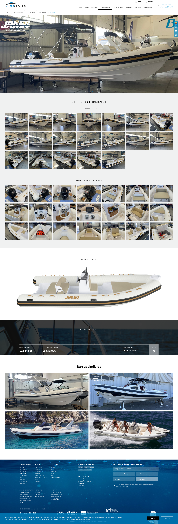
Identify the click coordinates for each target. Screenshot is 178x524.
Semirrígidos (39, 471)
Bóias (52, 473)
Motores (37, 482)
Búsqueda (150, 1)
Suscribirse (141, 479)
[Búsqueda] (176, 35)
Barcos (53, 467)
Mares (92, 467)
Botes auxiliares (39, 475)
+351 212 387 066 (166, 6)
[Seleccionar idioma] (176, 23)
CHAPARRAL (23, 473)
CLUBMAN (42, 12)
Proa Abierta (39, 467)
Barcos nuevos (105, 7)
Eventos (37, 494)
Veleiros (37, 473)
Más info (153, 348)
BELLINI (21, 467)
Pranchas (53, 471)
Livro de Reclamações (84, 481)
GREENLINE (22, 469)
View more (46, 392)
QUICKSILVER (23, 482)
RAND (21, 477)
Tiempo (80, 467)
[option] (89, 54)
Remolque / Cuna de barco (41, 478)
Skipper (53, 469)
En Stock (22, 484)
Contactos (148, 7)
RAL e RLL (22, 503)
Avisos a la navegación (85, 470)
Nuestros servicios (24, 494)
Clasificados (118, 7)
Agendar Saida (82, 479)
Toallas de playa (55, 477)
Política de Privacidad (140, 484)
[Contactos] (176, 31)
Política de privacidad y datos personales (26, 497)
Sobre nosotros (91, 7)
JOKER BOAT (31, 12)
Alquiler (129, 7)
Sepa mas (167, 518)
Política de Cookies (25, 501)
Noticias (138, 7)
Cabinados (38, 469)
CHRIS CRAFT (23, 471)
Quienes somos (24, 492)
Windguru (81, 483)
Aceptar (153, 518)
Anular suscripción (118, 490)
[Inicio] (176, 27)
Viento (86, 467)
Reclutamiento (39, 496)
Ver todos (81, 485)
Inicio (139, 1)
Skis (52, 475)
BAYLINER (22, 479)
